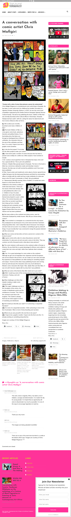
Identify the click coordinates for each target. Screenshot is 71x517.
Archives (41, 12)
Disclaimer (29, 474)
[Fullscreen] (67, 37)
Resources (29, 470)
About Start (12, 12)
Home (4, 12)
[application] (58, 33)
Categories (22, 12)
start (3, 35)
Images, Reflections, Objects (10, 340)
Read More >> (52, 333)
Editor (49, 120)
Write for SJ (32, 12)
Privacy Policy (30, 467)
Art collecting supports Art (38, 340)
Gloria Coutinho (23, 369)
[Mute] (64, 37)
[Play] (51, 37)
